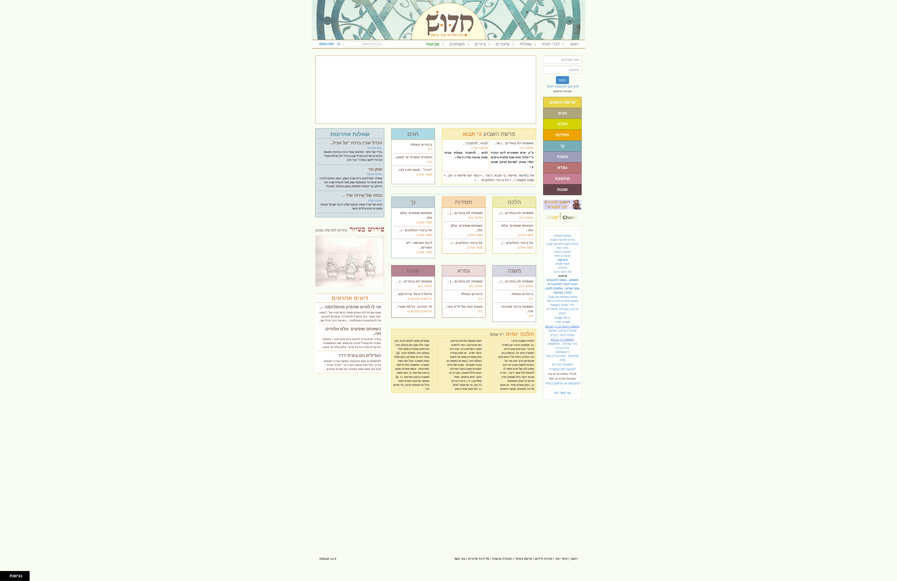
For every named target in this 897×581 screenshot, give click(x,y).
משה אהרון (424, 174)
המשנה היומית (562, 252)
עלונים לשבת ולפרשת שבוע (562, 244)
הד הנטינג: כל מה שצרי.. (414, 306)
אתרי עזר (561, 558)
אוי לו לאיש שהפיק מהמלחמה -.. (350, 307)
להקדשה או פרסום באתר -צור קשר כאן (562, 387)
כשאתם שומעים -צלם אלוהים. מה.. (352, 331)
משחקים (457, 44)
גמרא (562, 167)
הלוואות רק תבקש (562, 339)
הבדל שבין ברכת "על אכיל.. (356, 143)
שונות (562, 189)
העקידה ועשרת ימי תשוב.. (413, 157)
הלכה (562, 124)
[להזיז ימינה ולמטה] (6, 577)
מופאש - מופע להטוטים (562, 280)
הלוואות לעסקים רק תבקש (562, 326)
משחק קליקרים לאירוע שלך (562, 301)
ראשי (574, 44)
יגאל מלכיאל (374, 148)
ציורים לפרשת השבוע (562, 239)
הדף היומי (562, 248)
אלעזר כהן (527, 148)
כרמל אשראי (562, 318)
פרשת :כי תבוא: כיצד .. (500, 175)
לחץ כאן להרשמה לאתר (562, 86)
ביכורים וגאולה (421, 144)
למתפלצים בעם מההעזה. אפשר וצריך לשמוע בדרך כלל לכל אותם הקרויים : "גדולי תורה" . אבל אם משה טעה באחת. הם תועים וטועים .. (352, 365)
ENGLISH (326, 44)
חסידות (562, 135)
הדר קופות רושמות (562, 305)
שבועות (432, 44)
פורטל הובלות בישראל (562, 330)
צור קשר (459, 558)
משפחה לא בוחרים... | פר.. (514, 143)
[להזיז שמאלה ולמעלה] (3, 575)
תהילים (562, 267)
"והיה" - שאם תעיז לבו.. (414, 170)
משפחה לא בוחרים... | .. (465, 213)
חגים (562, 113)
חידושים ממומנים (419, 298)
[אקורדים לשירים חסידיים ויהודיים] (562, 215)
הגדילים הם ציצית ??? (359, 355)
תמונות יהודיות (562, 364)
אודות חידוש (543, 558)
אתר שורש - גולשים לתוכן (562, 288)
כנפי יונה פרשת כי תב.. (463, 175)
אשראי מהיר (562, 322)
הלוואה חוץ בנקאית (562, 369)
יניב (429, 149)
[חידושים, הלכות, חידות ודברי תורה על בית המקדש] (562, 204)
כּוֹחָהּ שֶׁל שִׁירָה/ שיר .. (362, 195)
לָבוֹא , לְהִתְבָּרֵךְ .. (475, 143)
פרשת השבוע (562, 102)
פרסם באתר (523, 558)
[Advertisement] (426, 89)
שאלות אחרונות (350, 134)
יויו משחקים (562, 352)
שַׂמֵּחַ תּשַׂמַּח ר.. (523, 180)
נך (562, 146)
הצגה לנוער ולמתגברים (562, 284)
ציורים (480, 44)
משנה (562, 156)
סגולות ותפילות (562, 235)
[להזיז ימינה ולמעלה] (6, 575)
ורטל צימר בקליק (562, 335)
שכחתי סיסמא (562, 91)
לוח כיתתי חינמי (562, 272)
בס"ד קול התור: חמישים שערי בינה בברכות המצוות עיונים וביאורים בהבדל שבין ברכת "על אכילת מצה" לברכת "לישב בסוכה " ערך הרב (353, 156)
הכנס (562, 80)
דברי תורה (551, 44)
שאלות (526, 44)
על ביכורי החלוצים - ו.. (415, 230)
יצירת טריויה (562, 348)
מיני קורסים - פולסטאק (562, 343)
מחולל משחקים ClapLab (562, 297)
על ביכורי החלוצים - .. (493, 180)
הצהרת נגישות (502, 558)
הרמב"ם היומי (562, 255)
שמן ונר (375, 169)
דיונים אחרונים (349, 298)
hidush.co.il (328, 558)
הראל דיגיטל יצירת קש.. (414, 294)
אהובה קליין (479, 148)
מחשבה (562, 178)
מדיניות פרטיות (478, 558)
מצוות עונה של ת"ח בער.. (464, 306)
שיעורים (503, 44)
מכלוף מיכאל (374, 174)
